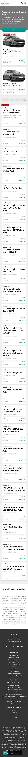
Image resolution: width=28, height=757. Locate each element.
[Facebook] (6, 647)
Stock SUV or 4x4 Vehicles (14, 701)
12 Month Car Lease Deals (14, 683)
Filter (14, 30)
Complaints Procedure (14, 660)
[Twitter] (10, 647)
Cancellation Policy (14, 655)
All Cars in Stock (14, 703)
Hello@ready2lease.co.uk (14, 641)
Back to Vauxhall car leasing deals (12, 7)
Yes (12, 100)
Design (24, 100)
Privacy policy (14, 666)
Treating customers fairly (14, 673)
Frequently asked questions (14, 699)
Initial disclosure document (14, 664)
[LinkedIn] (18, 647)
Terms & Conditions (14, 671)
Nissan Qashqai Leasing (14, 692)
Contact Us (14, 712)
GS (17, 100)
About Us (14, 710)
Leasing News (14, 717)
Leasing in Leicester (14, 715)
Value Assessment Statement (14, 676)
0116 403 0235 (14, 637)
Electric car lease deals (14, 685)
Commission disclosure (14, 657)
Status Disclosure (14, 669)
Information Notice (14, 662)
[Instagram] (14, 647)
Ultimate (5, 100)
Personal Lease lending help (14, 694)
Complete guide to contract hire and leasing (14, 696)
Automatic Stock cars (14, 687)
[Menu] (25, 2)
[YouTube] (22, 647)
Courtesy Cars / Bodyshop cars (14, 689)
